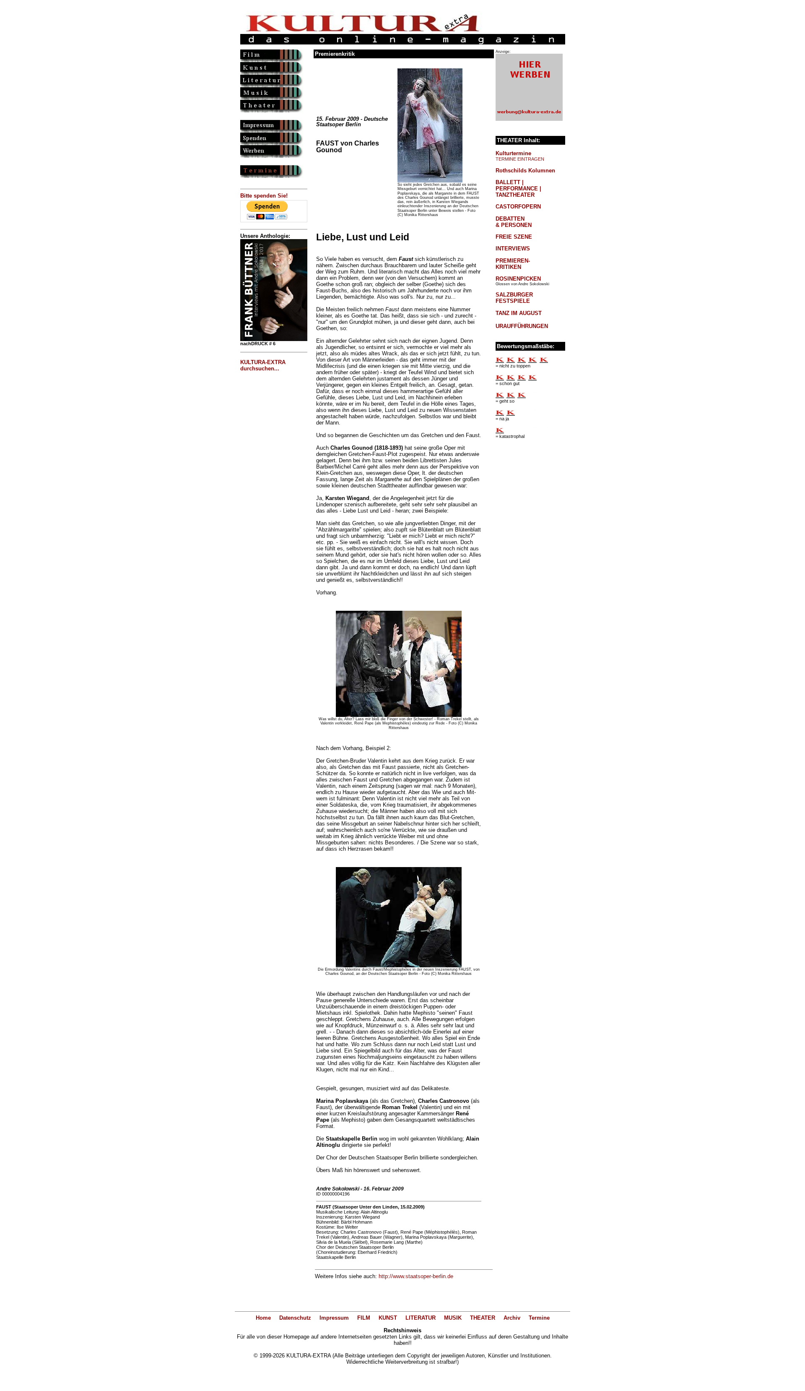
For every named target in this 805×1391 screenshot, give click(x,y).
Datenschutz (295, 1318)
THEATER (482, 1318)
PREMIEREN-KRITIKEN (513, 264)
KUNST (388, 1318)
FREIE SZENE (514, 237)
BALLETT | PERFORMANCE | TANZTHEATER (518, 188)
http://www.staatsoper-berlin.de (416, 1276)
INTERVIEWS (513, 248)
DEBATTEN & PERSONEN (514, 222)
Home (263, 1318)
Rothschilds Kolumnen (525, 170)
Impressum (334, 1318)
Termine (539, 1318)
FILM (363, 1318)
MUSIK (453, 1318)
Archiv (512, 1318)
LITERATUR (420, 1318)
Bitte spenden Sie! (264, 196)
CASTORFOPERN (518, 206)
